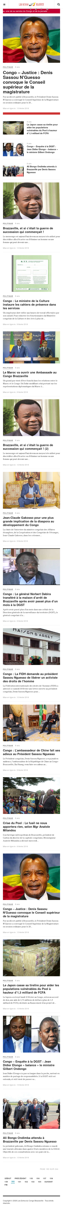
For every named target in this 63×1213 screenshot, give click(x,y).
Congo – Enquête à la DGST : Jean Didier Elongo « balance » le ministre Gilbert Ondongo (42, 149)
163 (33, 1182)
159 (6, 1182)
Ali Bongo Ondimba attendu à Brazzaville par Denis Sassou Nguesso (42, 169)
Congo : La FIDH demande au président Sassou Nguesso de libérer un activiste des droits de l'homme (30, 677)
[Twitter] (36, 8)
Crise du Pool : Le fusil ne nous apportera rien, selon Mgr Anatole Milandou (26, 826)
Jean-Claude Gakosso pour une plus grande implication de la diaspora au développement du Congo (28, 521)
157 (44, 1178)
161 (19, 1182)
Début (8, 1178)
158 (51, 1178)
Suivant (49, 1182)
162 (26, 1182)
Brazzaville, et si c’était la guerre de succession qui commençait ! (28, 230)
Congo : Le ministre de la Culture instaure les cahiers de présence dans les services (29, 304)
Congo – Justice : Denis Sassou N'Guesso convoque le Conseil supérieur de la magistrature (28, 82)
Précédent (20, 1178)
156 (38, 1178)
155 (31, 1178)
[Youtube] (47, 8)
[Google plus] (42, 8)
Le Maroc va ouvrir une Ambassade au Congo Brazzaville (30, 374)
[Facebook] (30, 8)
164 (39, 1182)
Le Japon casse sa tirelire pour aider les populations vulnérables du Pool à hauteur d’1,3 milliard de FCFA (42, 129)
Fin (6, 1185)
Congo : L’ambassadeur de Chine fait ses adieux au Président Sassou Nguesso (31, 752)
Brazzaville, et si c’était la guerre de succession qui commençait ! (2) (28, 447)
